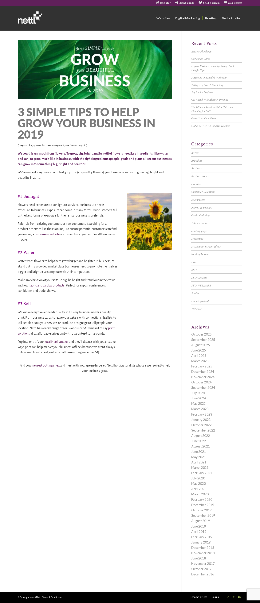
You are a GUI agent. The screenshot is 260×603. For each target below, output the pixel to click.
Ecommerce (198, 200)
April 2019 (198, 532)
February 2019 (201, 537)
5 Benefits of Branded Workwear (209, 77)
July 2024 (198, 393)
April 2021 (198, 462)
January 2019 (201, 542)
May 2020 (198, 484)
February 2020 (201, 499)
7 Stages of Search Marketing (207, 85)
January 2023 (201, 420)
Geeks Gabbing (200, 215)
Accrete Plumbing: (201, 51)
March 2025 (200, 361)
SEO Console (199, 277)
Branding (197, 160)
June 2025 (198, 350)
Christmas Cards (200, 58)
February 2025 (201, 366)
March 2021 (200, 468)
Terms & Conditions (52, 597)
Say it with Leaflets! (202, 92)
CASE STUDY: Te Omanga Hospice (210, 126)
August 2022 (200, 436)
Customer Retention (203, 192)
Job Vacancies (199, 223)
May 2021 (198, 457)
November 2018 (203, 553)
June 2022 (198, 441)
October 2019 (201, 510)
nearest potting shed (46, 365)
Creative (196, 184)
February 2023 (201, 414)
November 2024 (203, 377)
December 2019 (202, 505)
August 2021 (200, 446)
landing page (199, 231)
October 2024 (201, 382)
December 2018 (202, 548)
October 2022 (201, 425)
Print (194, 262)
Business (196, 168)
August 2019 (200, 521)
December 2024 (202, 372)
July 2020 (198, 478)
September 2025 (203, 340)
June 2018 (198, 558)
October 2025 (201, 334)
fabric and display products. (47, 285)
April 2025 (198, 356)
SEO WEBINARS (201, 285)
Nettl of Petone (200, 254)
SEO (194, 270)
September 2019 (203, 515)
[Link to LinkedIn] (239, 597)
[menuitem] (163, 3)
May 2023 (198, 403)
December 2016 (202, 574)
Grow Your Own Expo (203, 118)
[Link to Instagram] (228, 597)
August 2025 (200, 345)
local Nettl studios (56, 342)
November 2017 (203, 564)
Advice (195, 153)
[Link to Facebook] (234, 597)
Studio (195, 293)
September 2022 (203, 430)
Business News (200, 176)
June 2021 (198, 452)
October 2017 (201, 569)
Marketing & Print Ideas (206, 246)
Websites (196, 309)
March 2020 (200, 494)
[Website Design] (45, 18)
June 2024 (198, 398)
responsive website (47, 234)
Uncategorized (200, 301)
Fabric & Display (201, 207)
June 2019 (198, 526)
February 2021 (201, 473)
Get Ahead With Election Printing (209, 99)
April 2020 (198, 489)
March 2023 (200, 409)
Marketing (197, 238)
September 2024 (203, 388)
